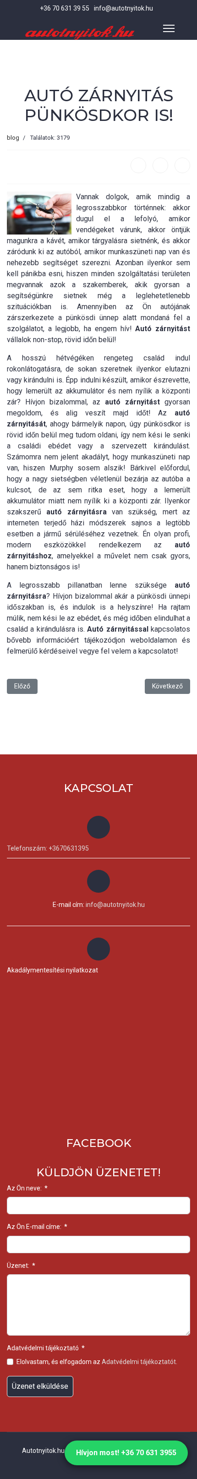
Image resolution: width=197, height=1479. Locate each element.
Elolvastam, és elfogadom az (96, 1361)
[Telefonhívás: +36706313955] (98, 827)
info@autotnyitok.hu (123, 8)
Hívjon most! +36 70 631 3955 (126, 1452)
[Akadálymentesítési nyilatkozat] (98, 949)
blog (13, 137)
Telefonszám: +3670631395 (48, 848)
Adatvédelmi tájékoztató (46, 1348)
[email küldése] (98, 881)
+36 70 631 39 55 (64, 8)
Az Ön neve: (27, 1188)
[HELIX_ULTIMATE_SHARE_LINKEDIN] (182, 165)
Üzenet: (21, 1265)
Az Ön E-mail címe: (37, 1226)
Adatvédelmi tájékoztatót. (139, 1361)
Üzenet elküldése (40, 1386)
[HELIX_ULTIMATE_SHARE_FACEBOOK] (138, 165)
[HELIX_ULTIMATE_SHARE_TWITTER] (160, 165)
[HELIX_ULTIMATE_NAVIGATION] (169, 28)
